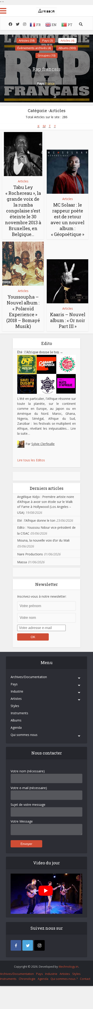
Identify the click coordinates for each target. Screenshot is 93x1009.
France (50, 83)
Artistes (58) (27, 40)
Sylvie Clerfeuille (43, 444)
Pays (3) (47, 40)
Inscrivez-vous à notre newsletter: (41, 596)
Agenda (16, 727)
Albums (16, 720)
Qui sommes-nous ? (64, 979)
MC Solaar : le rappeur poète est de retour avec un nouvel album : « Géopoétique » (67, 219)
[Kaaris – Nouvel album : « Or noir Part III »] (67, 281)
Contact (85, 979)
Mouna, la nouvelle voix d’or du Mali (43, 540)
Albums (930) (67, 48)
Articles (23, 181)
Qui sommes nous (24, 735)
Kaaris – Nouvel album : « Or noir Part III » (67, 320)
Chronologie (27, 979)
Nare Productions (30, 554)
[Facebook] (16, 945)
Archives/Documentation (29, 677)
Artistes (16, 698)
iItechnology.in (68, 966)
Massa (22, 562)
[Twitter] (27, 945)
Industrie (17, 691)
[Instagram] (39, 945)
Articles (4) (67, 40)
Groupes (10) (46, 55)
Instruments (19, 713)
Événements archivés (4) (34, 48)
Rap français (46, 69)
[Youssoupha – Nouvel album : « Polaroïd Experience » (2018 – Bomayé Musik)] (23, 264)
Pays (14, 684)
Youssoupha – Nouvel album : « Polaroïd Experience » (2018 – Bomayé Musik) (23, 311)
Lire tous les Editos (31, 460)
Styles (15, 706)
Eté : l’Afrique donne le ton (40, 352)
